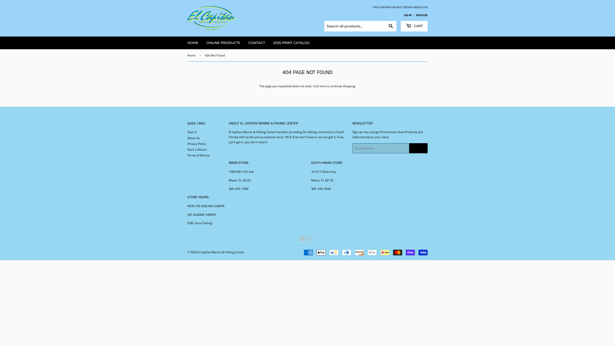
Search (192, 132)
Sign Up (418, 148)
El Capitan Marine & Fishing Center (220, 252)
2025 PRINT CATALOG (291, 43)
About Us (193, 138)
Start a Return (197, 149)
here (323, 86)
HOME (192, 43)
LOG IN (408, 15)
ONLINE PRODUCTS (223, 43)
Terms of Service (198, 155)
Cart (418, 26)
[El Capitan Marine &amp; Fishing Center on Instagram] (310, 239)
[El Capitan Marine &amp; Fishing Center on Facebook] (302, 239)
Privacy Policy (196, 143)
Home (191, 55)
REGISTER (422, 15)
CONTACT (256, 43)
